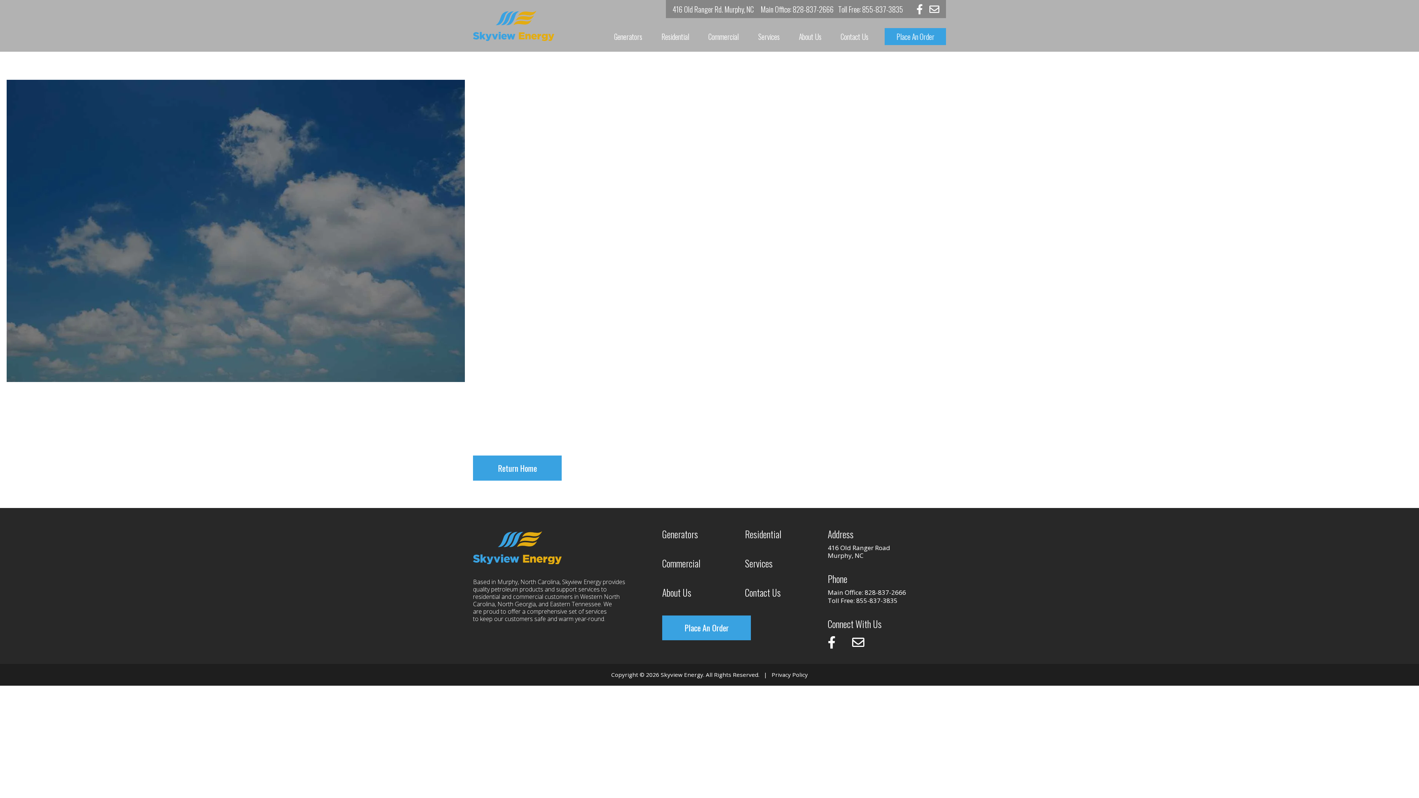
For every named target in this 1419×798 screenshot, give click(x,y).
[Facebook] (919, 9)
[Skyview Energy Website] (513, 26)
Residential (675, 36)
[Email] (934, 9)
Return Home (517, 468)
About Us (810, 36)
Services (769, 36)
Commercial (723, 36)
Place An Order (915, 36)
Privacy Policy (790, 674)
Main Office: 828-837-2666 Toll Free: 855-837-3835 (831, 9)
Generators (628, 36)
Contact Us (854, 36)
